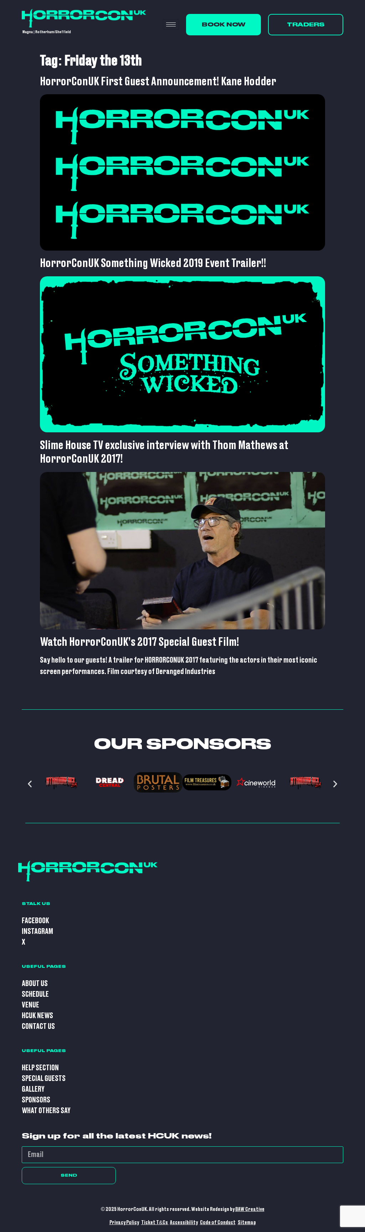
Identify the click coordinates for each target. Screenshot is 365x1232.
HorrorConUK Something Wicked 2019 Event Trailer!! (153, 263)
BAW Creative (249, 1209)
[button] (29, 784)
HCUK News (37, 1016)
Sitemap (247, 1222)
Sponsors (36, 1100)
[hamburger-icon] (171, 24)
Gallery (33, 1089)
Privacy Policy (124, 1222)
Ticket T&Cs (155, 1222)
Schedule (35, 994)
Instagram (37, 931)
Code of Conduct (218, 1222)
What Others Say (46, 1111)
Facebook (35, 921)
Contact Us (38, 1026)
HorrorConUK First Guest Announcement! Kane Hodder (158, 81)
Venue (30, 1005)
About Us (35, 983)
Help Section (40, 1068)
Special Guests (44, 1078)
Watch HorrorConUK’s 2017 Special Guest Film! (139, 642)
